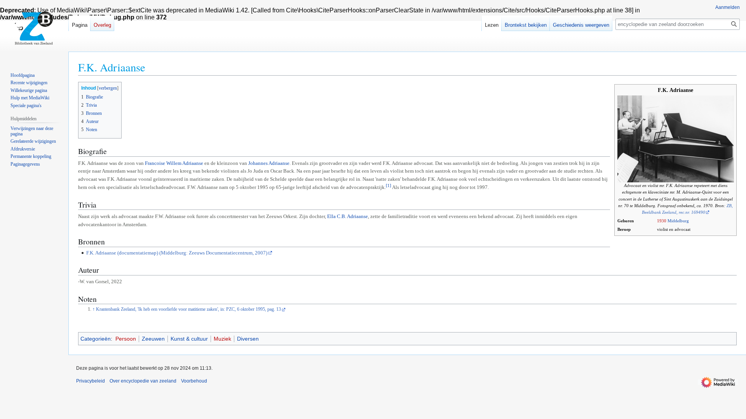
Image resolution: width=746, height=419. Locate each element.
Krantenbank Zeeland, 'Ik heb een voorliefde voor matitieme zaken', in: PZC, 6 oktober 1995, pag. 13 (188, 309)
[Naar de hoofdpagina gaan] (34, 31)
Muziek (222, 339)
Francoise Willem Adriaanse (174, 163)
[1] (388, 185)
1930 (661, 220)
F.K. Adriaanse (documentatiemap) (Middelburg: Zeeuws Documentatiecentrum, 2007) (176, 253)
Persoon (125, 339)
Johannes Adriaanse (268, 163)
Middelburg (678, 220)
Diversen (248, 339)
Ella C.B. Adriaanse (347, 216)
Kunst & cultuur (189, 339)
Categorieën (95, 339)
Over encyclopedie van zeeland (143, 381)
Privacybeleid (90, 381)
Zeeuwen (153, 339)
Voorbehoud (194, 381)
